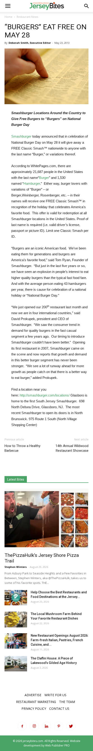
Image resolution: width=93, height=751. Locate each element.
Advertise (33, 695)
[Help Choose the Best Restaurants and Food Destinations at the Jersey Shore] (16, 598)
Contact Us (59, 708)
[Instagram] (34, 726)
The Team (67, 702)
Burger (44, 178)
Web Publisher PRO (57, 745)
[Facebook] (22, 726)
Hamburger (31, 183)
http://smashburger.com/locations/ (45, 395)
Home (8, 17)
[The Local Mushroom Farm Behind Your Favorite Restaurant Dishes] (16, 619)
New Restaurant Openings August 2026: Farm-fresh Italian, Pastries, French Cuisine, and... (59, 640)
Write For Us (55, 695)
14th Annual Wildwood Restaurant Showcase (72, 448)
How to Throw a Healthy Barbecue (22, 448)
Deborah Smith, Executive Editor (30, 42)
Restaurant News (27, 17)
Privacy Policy (33, 708)
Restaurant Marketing (36, 702)
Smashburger (21, 136)
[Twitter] (70, 726)
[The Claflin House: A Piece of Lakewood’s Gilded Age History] (16, 664)
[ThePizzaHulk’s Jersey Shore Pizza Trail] (46, 519)
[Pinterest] (58, 726)
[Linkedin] (46, 726)
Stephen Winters (16, 567)
